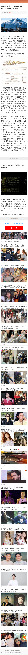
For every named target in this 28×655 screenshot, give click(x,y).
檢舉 (10, 13)
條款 (11, 652)
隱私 (13, 652)
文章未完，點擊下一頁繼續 (14, 223)
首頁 (3, 1)
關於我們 (2, 652)
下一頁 (14, 228)
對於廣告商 (18, 652)
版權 (15, 652)
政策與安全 (7, 652)
